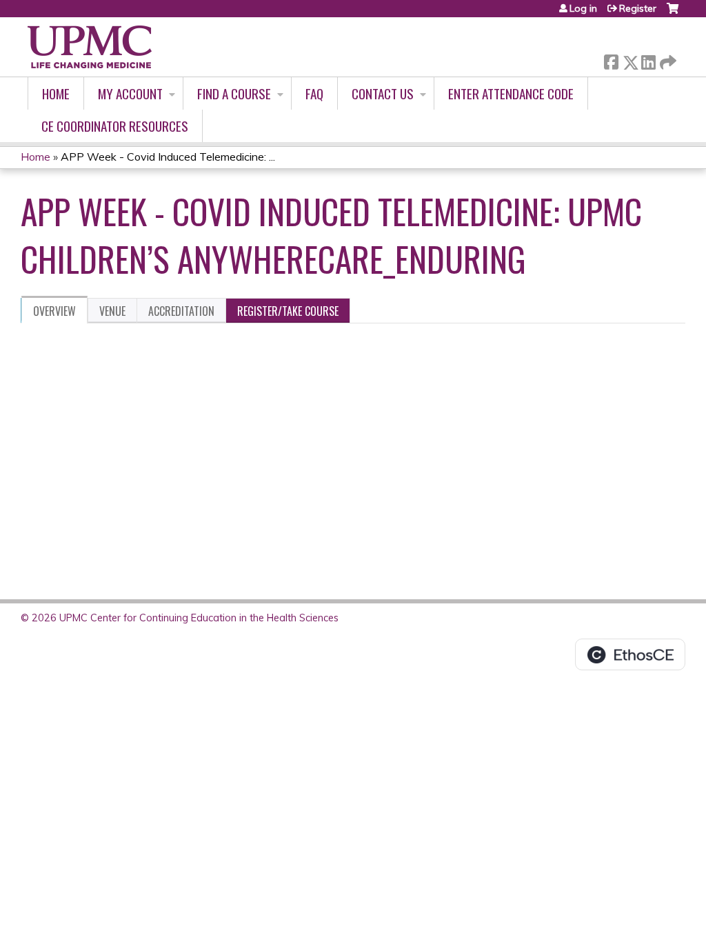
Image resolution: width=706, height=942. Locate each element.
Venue (112, 311)
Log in (583, 8)
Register (637, 8)
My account (130, 93)
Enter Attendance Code (511, 93)
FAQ (314, 93)
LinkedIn (648, 60)
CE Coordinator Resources (114, 126)
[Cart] (672, 13)
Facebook (611, 60)
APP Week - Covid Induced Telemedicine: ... (168, 156)
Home (56, 93)
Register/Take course (288, 311)
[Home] (90, 47)
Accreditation (181, 311)
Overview (54, 311)
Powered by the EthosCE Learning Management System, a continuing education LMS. (630, 654)
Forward (667, 59)
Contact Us (383, 93)
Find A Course (234, 93)
